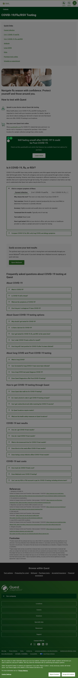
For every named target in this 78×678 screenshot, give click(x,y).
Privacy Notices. (23, 670)
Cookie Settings (6, 674)
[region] (39, 668)
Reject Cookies (54, 674)
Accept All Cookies (68, 674)
